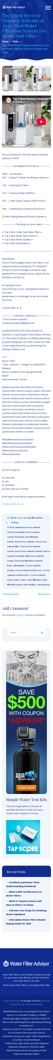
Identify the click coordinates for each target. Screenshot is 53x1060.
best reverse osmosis (24, 541)
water (23, 580)
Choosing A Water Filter (39, 985)
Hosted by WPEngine (33, 1004)
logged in (20, 615)
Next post (44, 594)
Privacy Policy (16, 1004)
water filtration (34, 580)
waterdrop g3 (43, 584)
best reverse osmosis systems (28, 551)
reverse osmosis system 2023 (28, 570)
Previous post (10, 594)
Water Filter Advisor (12, 1000)
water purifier (29, 584)
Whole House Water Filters (15, 985)
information (19, 565)
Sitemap (46, 1000)
